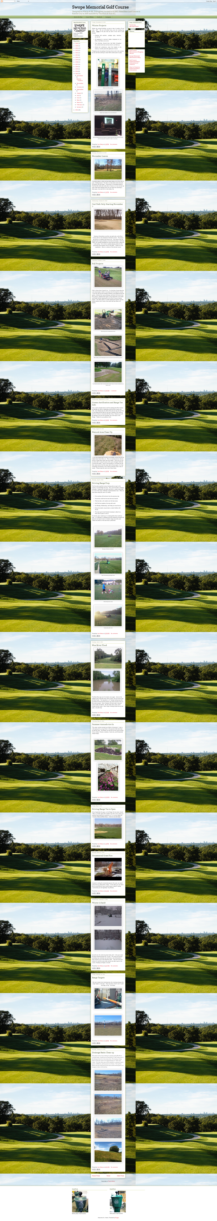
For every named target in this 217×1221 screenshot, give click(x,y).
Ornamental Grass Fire (102, 855)
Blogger (117, 1217)
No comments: (113, 144)
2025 (76, 45)
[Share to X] (96, 147)
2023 (76, 50)
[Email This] (93, 147)
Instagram (108, 17)
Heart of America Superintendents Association (134, 68)
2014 (76, 71)
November (80, 83)
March (79, 102)
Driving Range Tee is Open (104, 809)
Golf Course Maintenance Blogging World (136, 52)
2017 (76, 64)
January (79, 107)
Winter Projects (99, 25)
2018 (76, 62)
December (80, 75)
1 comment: (114, 390)
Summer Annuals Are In (103, 724)
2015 (76, 69)
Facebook (99, 17)
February (80, 104)
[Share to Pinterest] (99, 147)
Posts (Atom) (111, 1181)
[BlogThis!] (94, 147)
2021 (76, 55)
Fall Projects (97, 264)
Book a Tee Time (78, 17)
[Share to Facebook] (98, 147)
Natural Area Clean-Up (102, 432)
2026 (76, 43)
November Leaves (100, 156)
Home (108, 1176)
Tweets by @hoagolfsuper (134, 25)
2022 (76, 52)
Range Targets (98, 978)
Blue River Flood (99, 645)
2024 (76, 48)
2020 (76, 57)
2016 (76, 66)
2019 (76, 59)
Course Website (90, 17)
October (79, 87)
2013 (76, 73)
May (78, 100)
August (79, 93)
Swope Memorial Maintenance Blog (134, 56)
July (78, 95)
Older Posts (120, 1176)
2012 (76, 110)
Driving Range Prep (101, 483)
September (80, 89)
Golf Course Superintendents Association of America (134, 62)
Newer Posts (96, 1176)
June (78, 97)
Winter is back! (99, 903)
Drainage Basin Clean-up (103, 1052)
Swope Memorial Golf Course (100, 7)
